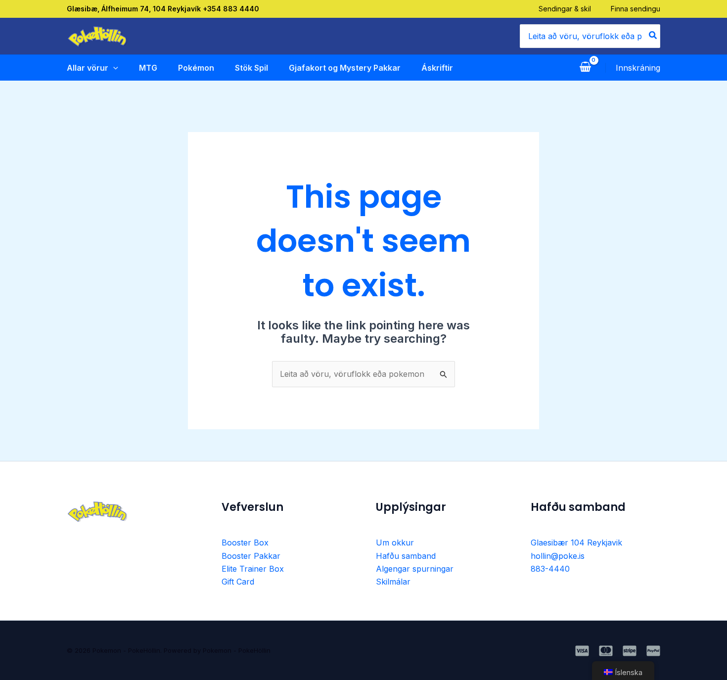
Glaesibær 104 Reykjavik (576, 542)
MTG (148, 68)
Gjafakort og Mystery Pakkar (345, 68)
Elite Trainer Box (253, 569)
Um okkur (395, 542)
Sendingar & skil (565, 8)
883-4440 (550, 569)
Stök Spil (251, 68)
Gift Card (238, 582)
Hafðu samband (406, 556)
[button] (113, 68)
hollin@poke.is (558, 556)
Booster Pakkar (251, 556)
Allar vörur (87, 68)
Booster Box (245, 542)
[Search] (653, 36)
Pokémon (196, 68)
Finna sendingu (635, 8)
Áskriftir (437, 68)
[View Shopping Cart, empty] (585, 68)
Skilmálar (393, 582)
